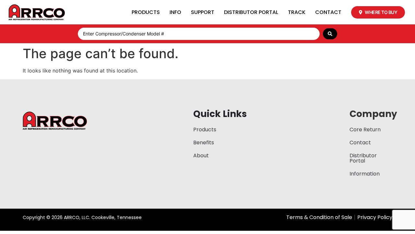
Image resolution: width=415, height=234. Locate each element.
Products (146, 12)
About (201, 155)
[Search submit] (330, 33)
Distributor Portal (251, 12)
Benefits (203, 142)
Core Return (365, 129)
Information (365, 173)
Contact (328, 12)
